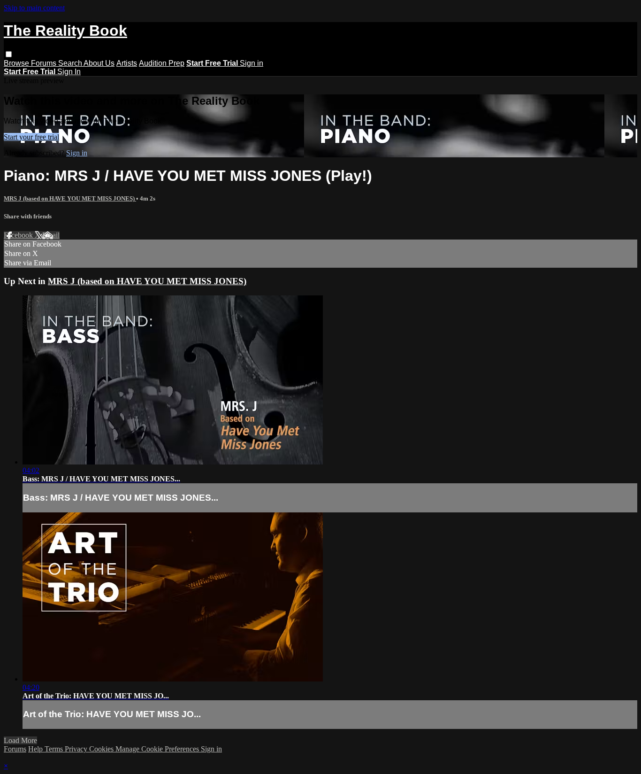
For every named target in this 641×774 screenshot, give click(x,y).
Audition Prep (161, 63)
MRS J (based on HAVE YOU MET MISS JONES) (70, 198)
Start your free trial (31, 137)
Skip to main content (34, 8)
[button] (9, 54)
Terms (55, 749)
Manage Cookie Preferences (158, 749)
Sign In (69, 72)
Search (71, 63)
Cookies (102, 749)
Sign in (251, 63)
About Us (99, 63)
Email (51, 235)
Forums (44, 63)
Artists (126, 63)
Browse (17, 63)
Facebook (19, 235)
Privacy (77, 749)
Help (36, 749)
